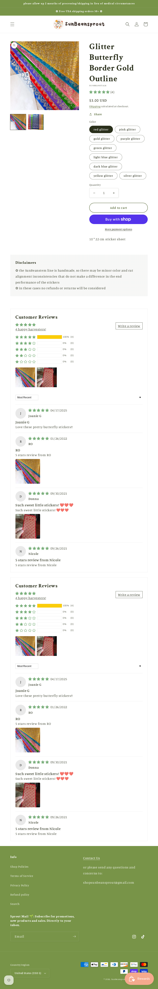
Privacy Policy (19, 885)
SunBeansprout (119, 979)
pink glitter (127, 129)
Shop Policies (19, 866)
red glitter (101, 129)
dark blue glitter (106, 166)
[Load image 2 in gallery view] (36, 122)
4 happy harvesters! (30, 329)
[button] (12, 24)
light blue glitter (106, 157)
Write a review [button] (129, 326)
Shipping (95, 106)
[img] (39, 410)
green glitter (103, 148)
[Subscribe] (74, 936)
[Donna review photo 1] (27, 526)
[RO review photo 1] (27, 471)
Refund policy (19, 894)
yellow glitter (103, 175)
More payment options (118, 229)
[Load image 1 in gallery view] (18, 122)
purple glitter (130, 138)
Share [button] (98, 114)
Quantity (95, 184)
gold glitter (102, 138)
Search (15, 903)
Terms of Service (21, 875)
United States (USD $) (28, 973)
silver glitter (133, 175)
